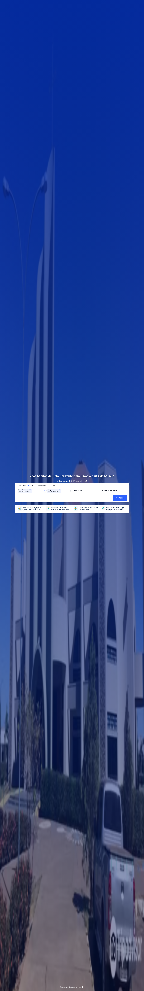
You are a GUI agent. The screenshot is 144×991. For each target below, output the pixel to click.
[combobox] (32, 491)
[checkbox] (53, 485)
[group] (30, 490)
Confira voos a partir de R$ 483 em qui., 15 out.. (71, 481)
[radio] (21, 485)
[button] (125, 3)
